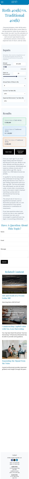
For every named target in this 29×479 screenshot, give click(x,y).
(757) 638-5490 (16, 472)
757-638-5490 (16, 462)
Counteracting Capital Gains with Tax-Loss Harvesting (14, 327)
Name (2, 232)
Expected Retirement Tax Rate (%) (13, 98)
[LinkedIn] (17, 460)
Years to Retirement (6, 73)
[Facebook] (12, 460)
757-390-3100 (16, 464)
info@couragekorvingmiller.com (14, 457)
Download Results (20, 152)
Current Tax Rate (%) (9, 90)
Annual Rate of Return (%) (11, 82)
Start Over (8, 152)
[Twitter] (14, 460)
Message (3, 249)
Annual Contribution (7, 64)
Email (2, 240)
